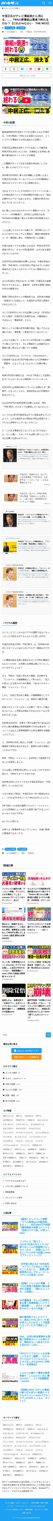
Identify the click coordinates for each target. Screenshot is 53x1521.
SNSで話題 (12, 1084)
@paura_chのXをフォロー (28, 1051)
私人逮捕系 (18, 1162)
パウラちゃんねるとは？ (15, 1181)
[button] (5, 69)
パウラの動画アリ (11, 32)
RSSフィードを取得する (27, 1057)
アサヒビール (34, 1128)
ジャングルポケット (37, 1137)
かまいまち (8, 1124)
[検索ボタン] (44, 3)
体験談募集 (10, 1192)
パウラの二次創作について (16, 1186)
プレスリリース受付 (13, 1198)
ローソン (25, 1145)
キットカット (20, 1137)
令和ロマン (20, 1149)
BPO (19, 1116)
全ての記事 (20, 28)
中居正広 (29, 32)
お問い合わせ (11, 1203)
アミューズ (8, 1133)
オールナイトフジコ (24, 1133)
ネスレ (29, 1141)
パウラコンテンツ (21, 1506)
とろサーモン (22, 1124)
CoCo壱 (29, 1116)
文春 (30, 1153)
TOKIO (31, 1120)
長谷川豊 (7, 1166)
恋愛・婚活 (12, 1095)
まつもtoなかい (37, 1124)
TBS (21, 32)
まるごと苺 (8, 1128)
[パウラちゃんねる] (10, 3)
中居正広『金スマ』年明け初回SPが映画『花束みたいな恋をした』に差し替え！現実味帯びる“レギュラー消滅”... (33, 497)
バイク (39, 1141)
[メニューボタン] (50, 3)
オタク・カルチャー (15, 1078)
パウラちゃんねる (10, 1145)
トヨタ (19, 1141)
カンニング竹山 (42, 1133)
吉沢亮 (42, 1149)
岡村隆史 (20, 1153)
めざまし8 (21, 1128)
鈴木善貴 (43, 1162)
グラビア (10, 1506)
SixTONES (8, 1120)
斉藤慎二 (40, 1153)
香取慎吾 (19, 1166)
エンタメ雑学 (12, 1073)
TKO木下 (20, 1120)
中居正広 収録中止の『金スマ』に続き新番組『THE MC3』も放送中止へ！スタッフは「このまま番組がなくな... (34, 478)
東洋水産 (33, 1158)
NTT (38, 1116)
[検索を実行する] (48, 1035)
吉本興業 (32, 1149)
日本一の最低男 (9, 1158)
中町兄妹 (7, 1149)
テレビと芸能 (10, 28)
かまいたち (43, 1120)
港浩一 (44, 1158)
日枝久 (22, 1158)
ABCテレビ (8, 1116)
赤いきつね (31, 1162)
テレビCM (8, 1141)
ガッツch (7, 1137)
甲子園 (6, 1162)
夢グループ (8, 1153)
